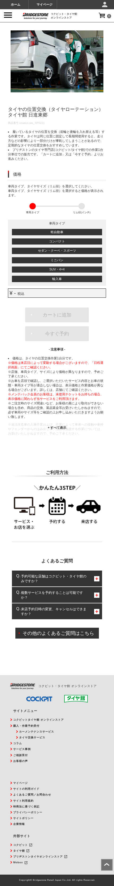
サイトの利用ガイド (26, 788)
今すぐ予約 (57, 333)
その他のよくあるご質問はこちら (58, 633)
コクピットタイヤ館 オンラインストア (38, 719)
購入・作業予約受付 (26, 725)
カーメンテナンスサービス (36, 731)
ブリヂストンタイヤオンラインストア (38, 856)
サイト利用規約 (23, 800)
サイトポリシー (23, 818)
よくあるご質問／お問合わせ (32, 794)
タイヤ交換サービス (32, 737)
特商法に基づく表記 (26, 806)
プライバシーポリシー (27, 812)
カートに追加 (57, 315)
